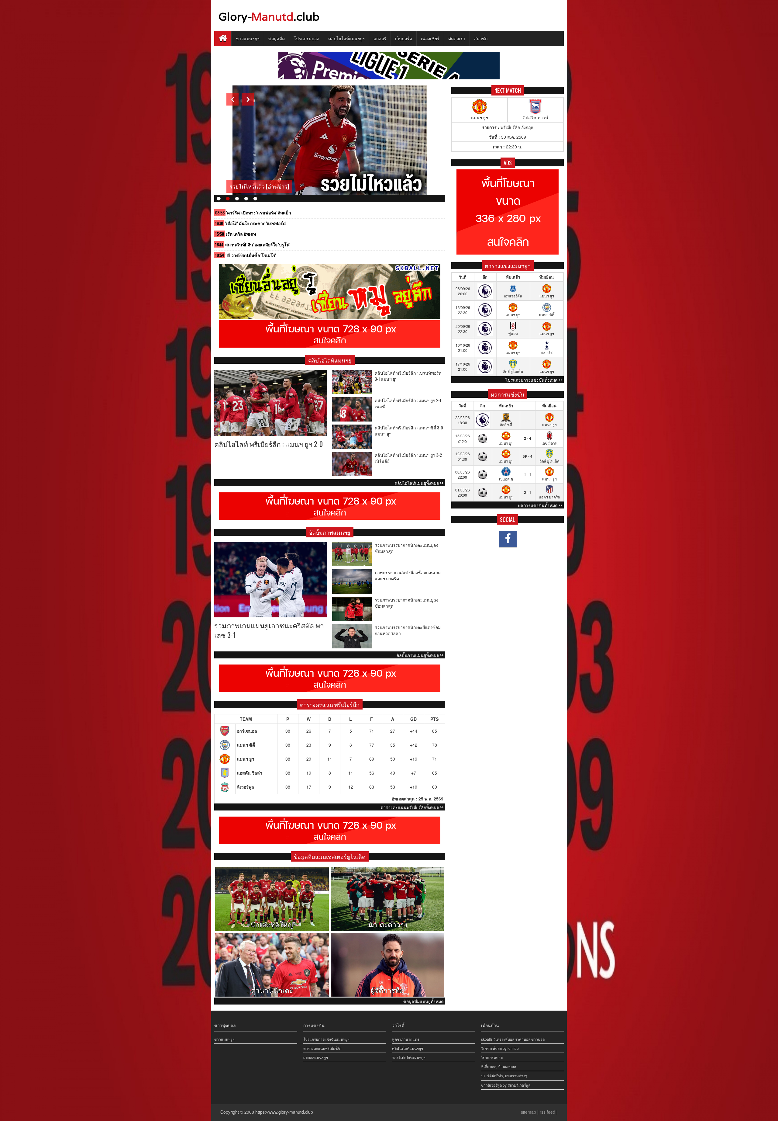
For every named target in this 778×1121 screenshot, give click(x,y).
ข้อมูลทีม (276, 38)
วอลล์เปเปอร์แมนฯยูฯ (408, 1057)
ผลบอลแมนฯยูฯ (315, 1057)
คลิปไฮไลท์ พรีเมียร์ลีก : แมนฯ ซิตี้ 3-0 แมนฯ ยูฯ (409, 430)
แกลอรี (380, 38)
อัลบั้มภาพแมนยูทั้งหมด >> (420, 655)
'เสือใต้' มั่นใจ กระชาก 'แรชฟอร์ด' (255, 223)
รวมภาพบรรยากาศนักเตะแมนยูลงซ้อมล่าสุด (406, 548)
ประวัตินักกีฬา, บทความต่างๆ (504, 1075)
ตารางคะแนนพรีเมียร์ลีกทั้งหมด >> (412, 807)
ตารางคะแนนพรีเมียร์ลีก (322, 1048)
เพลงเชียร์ (430, 38)
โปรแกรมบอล (306, 38)
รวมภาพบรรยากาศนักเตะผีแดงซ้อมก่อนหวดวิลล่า (408, 630)
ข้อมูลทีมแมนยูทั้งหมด (423, 1001)
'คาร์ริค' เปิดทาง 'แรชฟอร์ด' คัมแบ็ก (258, 212)
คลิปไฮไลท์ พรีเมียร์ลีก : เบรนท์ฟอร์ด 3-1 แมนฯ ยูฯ (408, 376)
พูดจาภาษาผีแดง (405, 1039)
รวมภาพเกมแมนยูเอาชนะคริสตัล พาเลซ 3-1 (269, 630)
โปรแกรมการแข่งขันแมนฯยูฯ (326, 1039)
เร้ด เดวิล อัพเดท (241, 234)
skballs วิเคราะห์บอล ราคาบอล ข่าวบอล (513, 1039)
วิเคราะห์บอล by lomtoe (500, 1048)
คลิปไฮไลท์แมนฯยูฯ (346, 38)
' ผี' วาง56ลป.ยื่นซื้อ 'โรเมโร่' (251, 255)
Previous (232, 99)
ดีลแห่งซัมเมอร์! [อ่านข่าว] (260, 186)
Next (248, 99)
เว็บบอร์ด (403, 38)
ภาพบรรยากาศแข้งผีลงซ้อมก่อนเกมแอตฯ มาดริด (408, 575)
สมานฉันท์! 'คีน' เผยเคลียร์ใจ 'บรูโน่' (257, 244)
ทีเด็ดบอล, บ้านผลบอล (498, 1066)
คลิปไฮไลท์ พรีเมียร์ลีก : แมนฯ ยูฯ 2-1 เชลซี (408, 403)
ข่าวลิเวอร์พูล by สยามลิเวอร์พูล (505, 1085)
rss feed (547, 1112)
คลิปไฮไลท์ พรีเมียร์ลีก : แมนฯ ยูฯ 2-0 (268, 444)
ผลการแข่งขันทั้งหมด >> (540, 505)
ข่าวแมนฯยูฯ (248, 38)
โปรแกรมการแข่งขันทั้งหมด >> (533, 380)
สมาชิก (480, 38)
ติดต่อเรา (456, 38)
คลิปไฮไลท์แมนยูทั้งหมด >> (419, 483)
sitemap (528, 1112)
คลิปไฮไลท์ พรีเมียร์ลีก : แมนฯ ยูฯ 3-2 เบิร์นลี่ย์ (408, 458)
